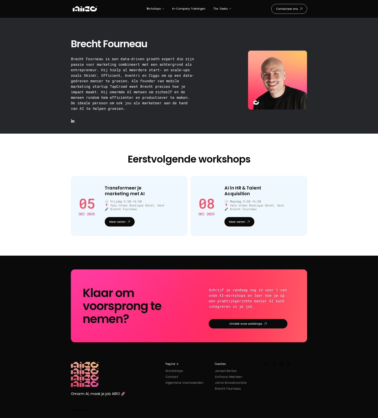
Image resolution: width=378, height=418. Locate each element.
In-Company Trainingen (188, 9)
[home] (84, 9)
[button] (155, 8)
